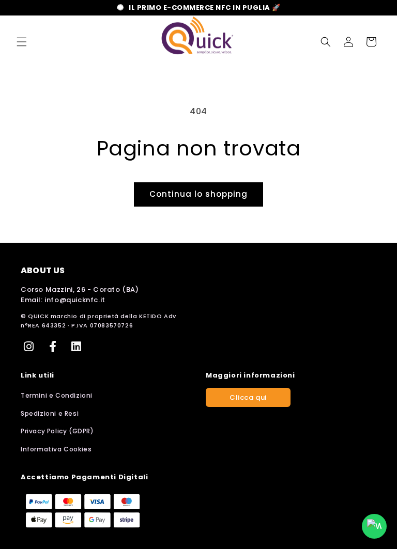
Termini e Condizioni (57, 395)
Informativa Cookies (56, 449)
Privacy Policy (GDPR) (57, 431)
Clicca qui (248, 397)
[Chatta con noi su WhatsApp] (374, 526)
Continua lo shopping (198, 194)
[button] (21, 41)
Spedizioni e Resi (50, 413)
